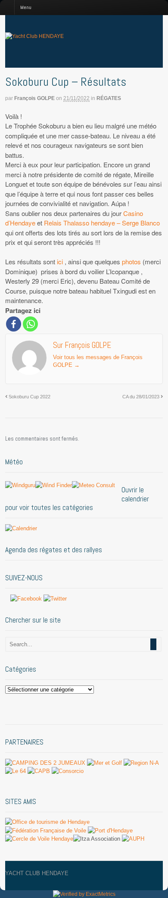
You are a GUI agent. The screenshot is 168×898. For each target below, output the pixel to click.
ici (60, 261)
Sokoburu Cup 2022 (28, 396)
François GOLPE (34, 98)
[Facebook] (13, 324)
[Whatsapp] (30, 324)
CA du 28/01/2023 (141, 396)
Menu (25, 7)
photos (131, 261)
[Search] (153, 644)
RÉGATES (108, 98)
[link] (102, 222)
